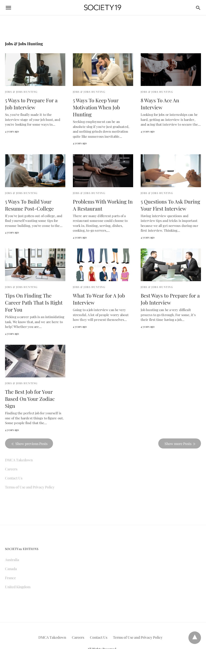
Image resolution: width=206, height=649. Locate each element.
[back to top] (194, 637)
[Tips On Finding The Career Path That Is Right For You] (35, 264)
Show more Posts (178, 443)
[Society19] (103, 7)
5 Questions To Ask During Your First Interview (170, 205)
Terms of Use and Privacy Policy (30, 487)
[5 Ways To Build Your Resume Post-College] (35, 170)
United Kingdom (17, 586)
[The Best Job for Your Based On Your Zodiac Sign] (35, 361)
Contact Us (13, 478)
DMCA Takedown (19, 460)
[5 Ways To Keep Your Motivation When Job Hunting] (103, 69)
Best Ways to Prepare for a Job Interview (170, 299)
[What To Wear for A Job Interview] (103, 264)
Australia (12, 559)
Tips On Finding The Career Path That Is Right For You (34, 302)
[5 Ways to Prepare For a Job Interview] (35, 69)
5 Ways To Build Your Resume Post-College (29, 205)
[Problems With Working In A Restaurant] (103, 170)
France (10, 577)
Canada (11, 568)
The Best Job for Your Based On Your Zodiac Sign (30, 398)
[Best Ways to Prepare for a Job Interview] (171, 264)
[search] (198, 8)
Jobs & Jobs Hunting (21, 91)
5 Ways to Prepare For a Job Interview (31, 104)
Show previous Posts (31, 443)
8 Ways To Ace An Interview (160, 104)
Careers (11, 469)
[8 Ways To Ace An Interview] (171, 69)
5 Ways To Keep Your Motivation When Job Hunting (96, 107)
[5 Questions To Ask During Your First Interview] (171, 170)
